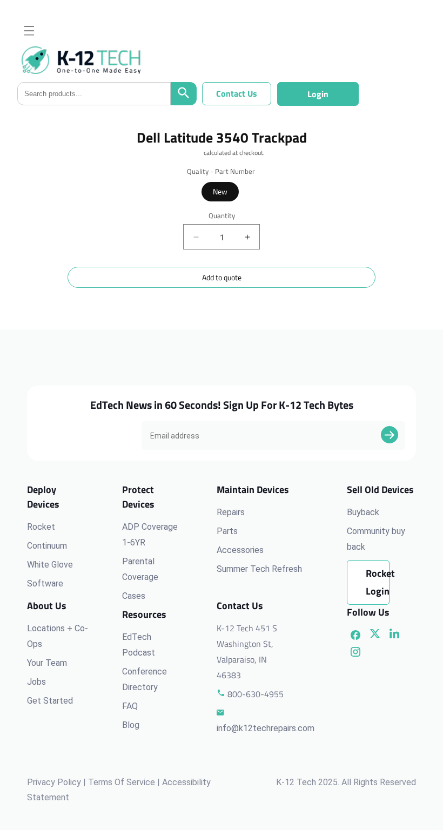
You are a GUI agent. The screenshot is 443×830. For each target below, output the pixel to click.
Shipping (190, 152)
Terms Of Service (121, 782)
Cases (133, 596)
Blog (130, 725)
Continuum (47, 546)
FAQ (130, 706)
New (220, 191)
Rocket (41, 527)
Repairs (231, 512)
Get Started (50, 701)
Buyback (363, 512)
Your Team (47, 663)
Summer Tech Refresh (259, 569)
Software (45, 583)
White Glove (50, 564)
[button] (29, 31)
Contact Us (236, 93)
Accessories (240, 550)
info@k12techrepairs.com (265, 728)
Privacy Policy (54, 782)
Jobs (36, 682)
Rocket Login (378, 582)
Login (317, 93)
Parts (227, 531)
